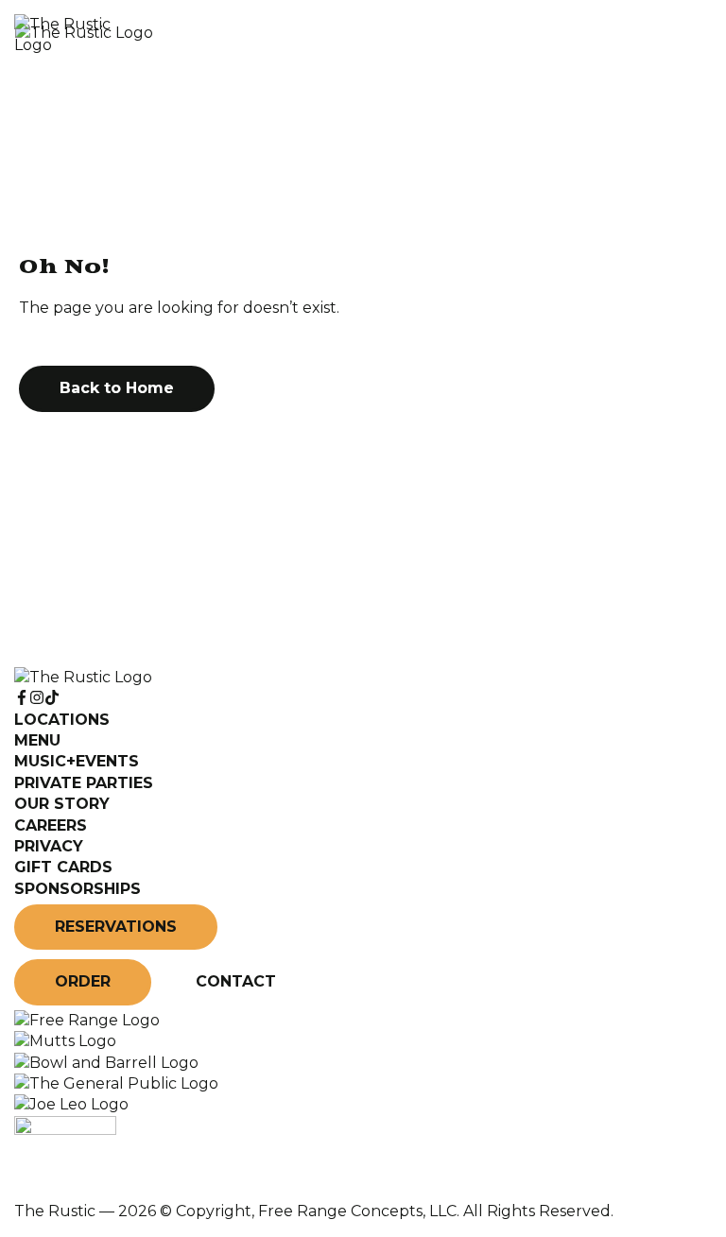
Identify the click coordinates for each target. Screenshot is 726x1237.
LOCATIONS (62, 720)
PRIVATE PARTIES (83, 783)
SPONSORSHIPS (77, 889)
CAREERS (50, 825)
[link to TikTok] (52, 698)
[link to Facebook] (21, 698)
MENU (37, 740)
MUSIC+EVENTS (76, 761)
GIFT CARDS (63, 867)
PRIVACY (48, 846)
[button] (117, 388)
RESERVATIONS (116, 927)
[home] (315, 35)
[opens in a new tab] (87, 1020)
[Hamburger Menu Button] (679, 34)
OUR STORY (62, 804)
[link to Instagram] (36, 698)
